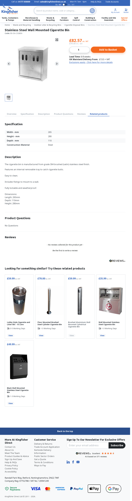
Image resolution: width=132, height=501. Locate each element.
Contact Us (10, 447)
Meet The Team (12, 453)
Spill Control (76, 19)
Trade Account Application (47, 447)
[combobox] (65, 10)
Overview (11, 114)
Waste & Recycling (50, 19)
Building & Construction (90, 19)
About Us (9, 450)
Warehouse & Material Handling (31, 19)
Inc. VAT (71, 4)
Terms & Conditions (43, 462)
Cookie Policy (11, 468)
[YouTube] (78, 461)
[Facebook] (73, 461)
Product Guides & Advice (17, 456)
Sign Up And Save (13, 459)
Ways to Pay (40, 465)
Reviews (81, 114)
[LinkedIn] (68, 461)
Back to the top (65, 431)
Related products (98, 114)
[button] (65, 250)
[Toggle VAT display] (64, 4)
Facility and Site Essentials (109, 19)
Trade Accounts (112, 1)
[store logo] (10, 9)
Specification (27, 114)
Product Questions (63, 114)
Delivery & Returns (43, 443)
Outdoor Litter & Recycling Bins (47, 25)
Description (44, 114)
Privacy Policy (11, 465)
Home (7, 25)
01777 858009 (24, 1)
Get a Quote (40, 459)
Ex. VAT (58, 4)
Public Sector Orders (44, 456)
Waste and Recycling (22, 25)
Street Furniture (64, 19)
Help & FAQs (96, 1)
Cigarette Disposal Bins (74, 25)
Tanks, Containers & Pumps (10, 19)
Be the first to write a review (65, 250)
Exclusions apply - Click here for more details (91, 62)
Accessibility (10, 471)
